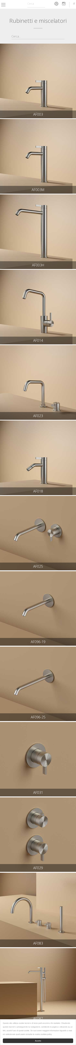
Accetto (38, 1040)
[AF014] (38, 307)
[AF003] (38, 81)
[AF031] (38, 759)
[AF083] (38, 910)
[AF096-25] (38, 684)
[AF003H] (38, 231)
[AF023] (38, 382)
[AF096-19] (38, 608)
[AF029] (38, 834)
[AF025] (38, 533)
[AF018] (38, 457)
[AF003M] (38, 156)
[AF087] (38, 985)
